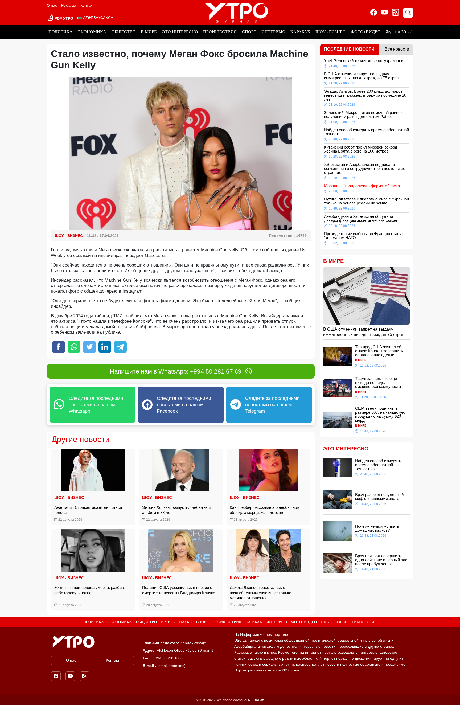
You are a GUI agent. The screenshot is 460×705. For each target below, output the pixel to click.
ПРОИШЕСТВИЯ (220, 32)
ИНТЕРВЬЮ (273, 32)
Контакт (87, 5)
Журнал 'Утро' (399, 32)
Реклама (68, 5)
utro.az (258, 700)
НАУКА (185, 622)
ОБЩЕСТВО (124, 32)
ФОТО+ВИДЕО (366, 32)
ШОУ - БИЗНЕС (330, 32)
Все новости (397, 49)
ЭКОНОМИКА (92, 32)
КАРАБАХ (300, 32)
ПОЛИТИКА (60, 32)
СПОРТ (249, 32)
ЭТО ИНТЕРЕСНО (180, 32)
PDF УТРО (63, 18)
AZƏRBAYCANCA (97, 17)
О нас (52, 5)
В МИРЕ (149, 32)
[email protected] (171, 665)
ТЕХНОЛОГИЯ (364, 622)
